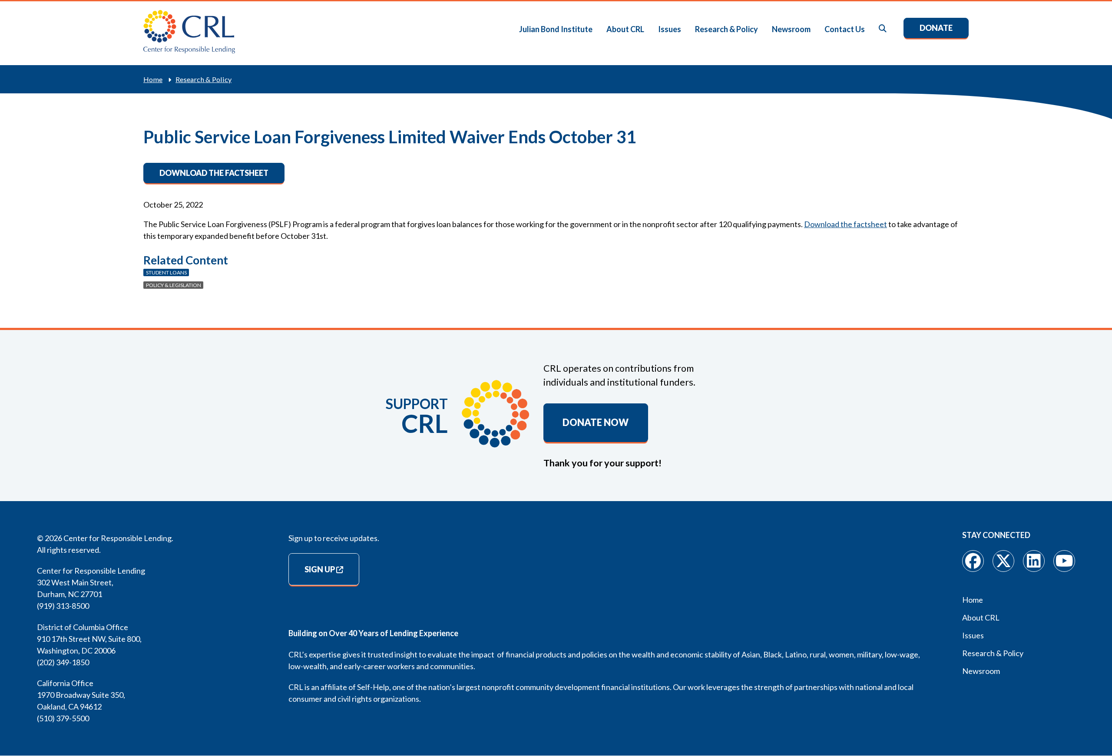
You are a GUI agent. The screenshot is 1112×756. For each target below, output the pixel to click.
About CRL (625, 29)
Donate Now (596, 422)
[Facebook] (973, 561)
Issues (669, 29)
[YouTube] (1064, 561)
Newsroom (791, 29)
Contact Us (844, 29)
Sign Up (319, 569)
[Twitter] (1003, 561)
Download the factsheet (213, 173)
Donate (936, 28)
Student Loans (166, 272)
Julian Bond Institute (555, 29)
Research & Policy (726, 29)
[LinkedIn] (1034, 561)
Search (883, 29)
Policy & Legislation (173, 285)
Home (152, 79)
